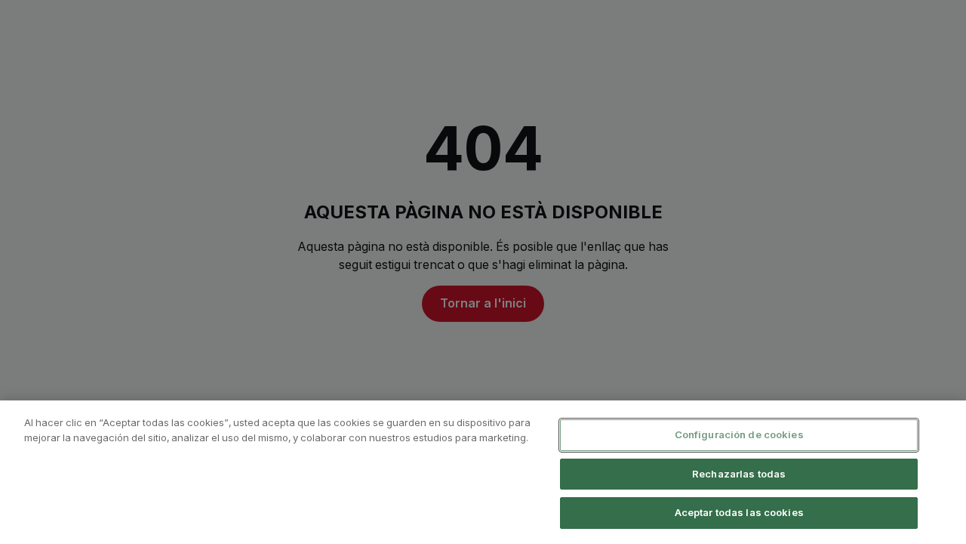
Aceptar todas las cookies (739, 512)
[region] (483, 472)
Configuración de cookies (739, 434)
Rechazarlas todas (739, 474)
